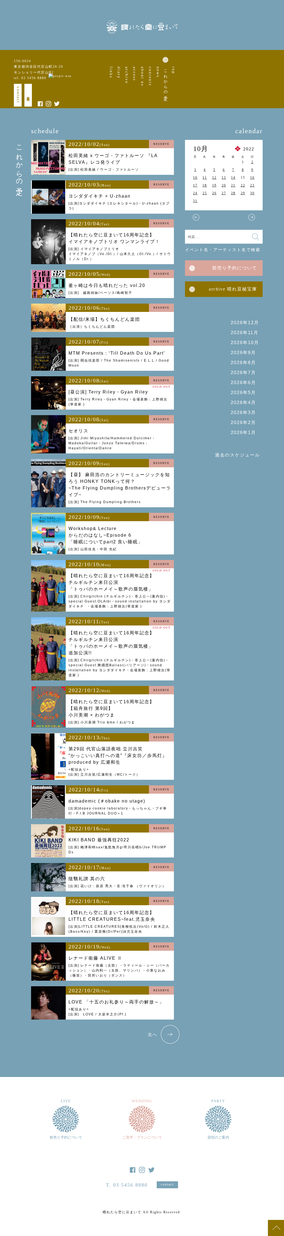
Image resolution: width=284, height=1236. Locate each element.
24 (195, 193)
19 (214, 185)
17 (195, 185)
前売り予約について (234, 268)
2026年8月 (243, 362)
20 (224, 185)
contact (18, 95)
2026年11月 (244, 332)
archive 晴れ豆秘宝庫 (233, 289)
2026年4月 (243, 402)
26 (214, 193)
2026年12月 (245, 322)
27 (224, 193)
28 (233, 193)
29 (243, 193)
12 (214, 177)
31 (195, 201)
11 (204, 177)
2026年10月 (245, 342)
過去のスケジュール (237, 455)
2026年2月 (243, 422)
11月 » (251, 217)
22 (243, 185)
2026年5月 (243, 392)
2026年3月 (243, 412)
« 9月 (196, 217)
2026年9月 (243, 352)
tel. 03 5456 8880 (30, 78)
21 (233, 185)
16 (252, 177)
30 (252, 193)
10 (195, 177)
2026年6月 (243, 382)
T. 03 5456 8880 (127, 1184)
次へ (152, 1034)
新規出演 (28, 95)
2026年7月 (243, 372)
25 (204, 193)
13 (224, 177)
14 (233, 177)
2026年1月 (243, 432)
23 (252, 185)
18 (204, 185)
